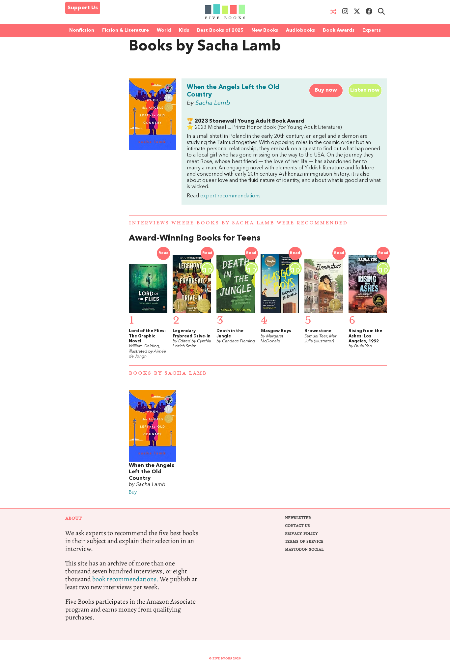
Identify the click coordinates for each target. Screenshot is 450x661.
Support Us (83, 8)
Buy (133, 492)
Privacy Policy (301, 533)
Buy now (326, 90)
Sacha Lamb (212, 103)
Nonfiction (81, 30)
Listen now (365, 90)
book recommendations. (125, 579)
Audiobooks (300, 30)
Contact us (297, 525)
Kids (184, 30)
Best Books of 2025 (220, 30)
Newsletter (298, 517)
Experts (371, 30)
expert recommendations (230, 196)
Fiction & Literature (125, 30)
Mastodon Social (304, 549)
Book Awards (338, 30)
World (164, 30)
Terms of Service (304, 541)
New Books (264, 30)
